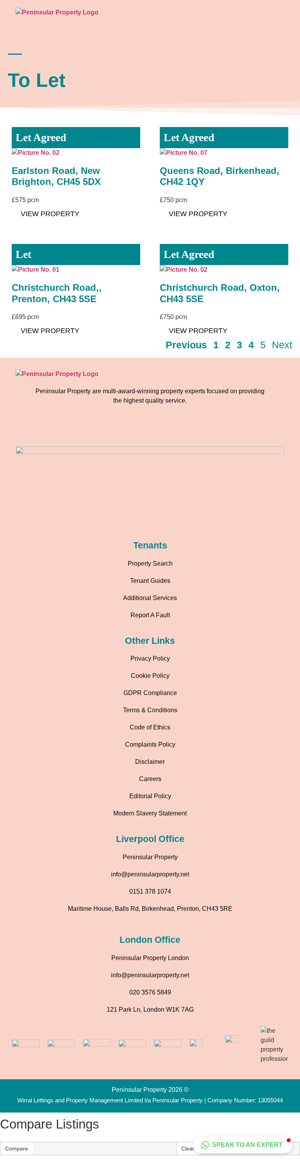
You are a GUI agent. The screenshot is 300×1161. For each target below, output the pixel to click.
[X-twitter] (182, 429)
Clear (188, 1148)
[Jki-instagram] (139, 429)
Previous (186, 344)
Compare (16, 1148)
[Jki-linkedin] (161, 429)
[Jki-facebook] (118, 429)
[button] (281, 15)
